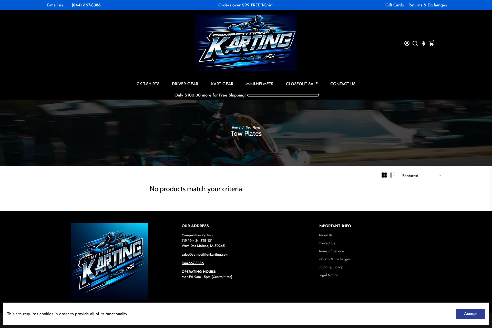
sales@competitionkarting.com (205, 254)
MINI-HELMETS (259, 84)
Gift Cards (394, 5)
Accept (470, 313)
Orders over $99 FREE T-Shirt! (246, 5)
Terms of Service (331, 251)
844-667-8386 (193, 263)
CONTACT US (342, 84)
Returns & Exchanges (427, 5)
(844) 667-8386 (86, 5)
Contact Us (327, 243)
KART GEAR (222, 84)
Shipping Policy (331, 267)
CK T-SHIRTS (148, 84)
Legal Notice (328, 275)
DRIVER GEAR (185, 84)
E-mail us (55, 5)
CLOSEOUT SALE (302, 84)
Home (236, 127)
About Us (326, 235)
